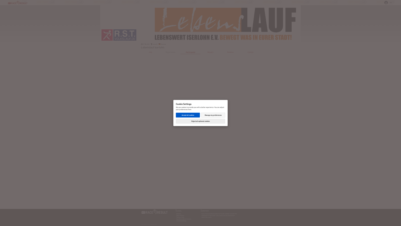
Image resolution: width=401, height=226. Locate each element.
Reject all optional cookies (200, 121)
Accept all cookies (188, 115)
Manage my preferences (213, 115)
